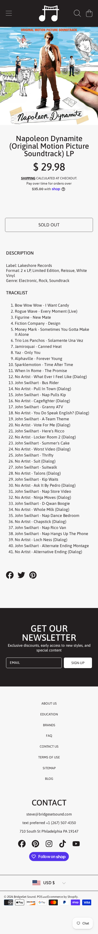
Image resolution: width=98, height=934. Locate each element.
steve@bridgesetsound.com (49, 814)
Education (49, 714)
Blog (49, 779)
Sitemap (49, 768)
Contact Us (49, 746)
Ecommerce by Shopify (62, 897)
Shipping (28, 178)
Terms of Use (49, 757)
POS (39, 897)
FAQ (49, 736)
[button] (8, 13)
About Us (49, 703)
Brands (49, 725)
